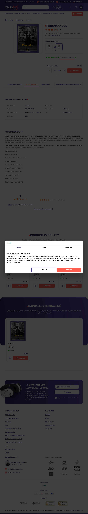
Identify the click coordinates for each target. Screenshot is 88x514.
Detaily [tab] (44, 247)
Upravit (43, 269)
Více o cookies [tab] (69, 247)
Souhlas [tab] (18, 247)
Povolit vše (69, 269)
